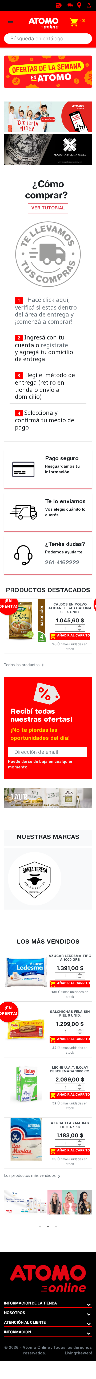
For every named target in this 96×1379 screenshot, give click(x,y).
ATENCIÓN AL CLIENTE (25, 1322)
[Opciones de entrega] (69, 5)
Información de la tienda (30, 1303)
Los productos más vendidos (33, 1176)
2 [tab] (48, 1226)
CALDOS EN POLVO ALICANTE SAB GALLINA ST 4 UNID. (69, 608)
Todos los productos (25, 665)
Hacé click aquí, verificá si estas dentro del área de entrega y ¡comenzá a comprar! (46, 310)
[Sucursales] (79, 5)
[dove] (48, 1202)
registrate (54, 345)
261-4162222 (62, 563)
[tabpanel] (48, 1202)
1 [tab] (40, 1226)
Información (17, 1332)
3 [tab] (56, 1226)
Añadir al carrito (70, 636)
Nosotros (14, 1312)
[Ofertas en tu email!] (59, 5)
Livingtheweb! (78, 1353)
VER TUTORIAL (48, 208)
